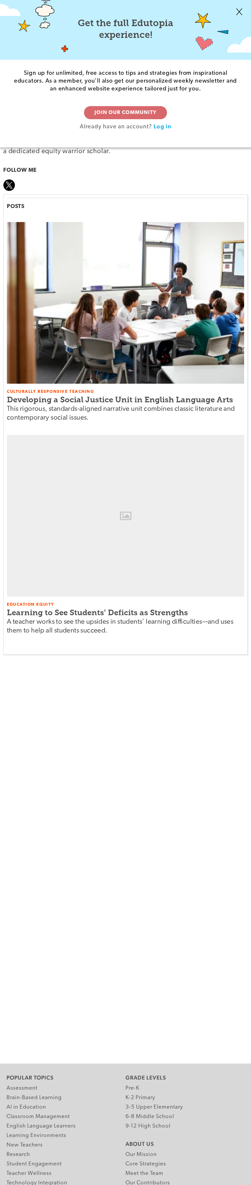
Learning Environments (36, 1135)
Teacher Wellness (29, 1173)
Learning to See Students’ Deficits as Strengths (97, 612)
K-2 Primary (140, 1097)
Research (18, 1154)
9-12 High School (148, 1126)
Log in (162, 126)
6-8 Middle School (150, 1116)
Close (239, 11)
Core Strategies (146, 1164)
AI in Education (26, 1107)
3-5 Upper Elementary (154, 1107)
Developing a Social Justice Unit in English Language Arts (120, 399)
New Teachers (25, 1145)
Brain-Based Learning (34, 1097)
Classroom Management (38, 1116)
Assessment (22, 1088)
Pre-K (133, 1088)
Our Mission (141, 1154)
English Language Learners (41, 1126)
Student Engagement (34, 1164)
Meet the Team (144, 1173)
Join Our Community (125, 112)
